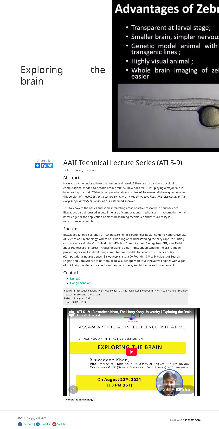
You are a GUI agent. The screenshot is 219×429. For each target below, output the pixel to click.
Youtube (61, 424)
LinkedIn (75, 278)
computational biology (79, 399)
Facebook (27, 424)
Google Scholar (80, 283)
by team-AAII (192, 419)
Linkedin (45, 424)
